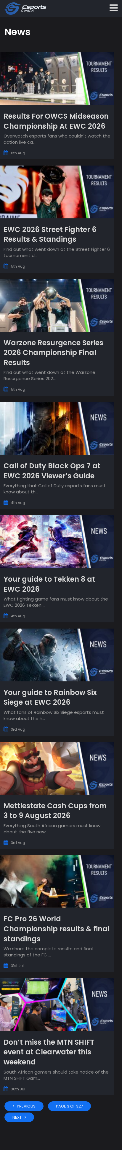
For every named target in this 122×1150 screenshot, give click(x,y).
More (57, 105)
